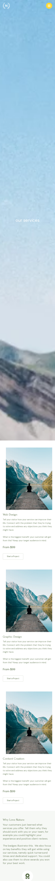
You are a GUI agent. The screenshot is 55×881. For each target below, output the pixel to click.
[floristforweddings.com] (6, 6)
